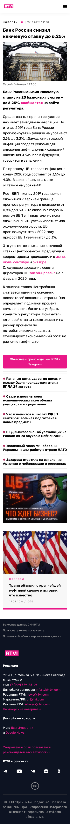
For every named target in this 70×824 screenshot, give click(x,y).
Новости (10, 22)
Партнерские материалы (22, 709)
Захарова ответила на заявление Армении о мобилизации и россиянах (34, 461)
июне (60, 256)
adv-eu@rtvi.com (37, 704)
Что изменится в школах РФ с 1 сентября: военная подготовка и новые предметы (30, 418)
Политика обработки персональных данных (32, 636)
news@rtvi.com (37, 694)
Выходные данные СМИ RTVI (21, 624)
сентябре (21, 262)
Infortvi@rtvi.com (48, 689)
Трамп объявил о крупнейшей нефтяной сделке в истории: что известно (35, 590)
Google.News (15, 732)
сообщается (32, 103)
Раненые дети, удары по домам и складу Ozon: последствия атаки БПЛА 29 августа (32, 382)
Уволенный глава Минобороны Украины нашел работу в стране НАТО (35, 448)
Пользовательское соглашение (23, 630)
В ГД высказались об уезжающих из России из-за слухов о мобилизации (34, 434)
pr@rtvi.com (35, 699)
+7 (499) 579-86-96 (24, 685)
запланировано (42, 273)
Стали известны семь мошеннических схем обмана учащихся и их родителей (27, 400)
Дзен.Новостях (22, 728)
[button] (65, 6)
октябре (39, 262)
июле (7, 262)
